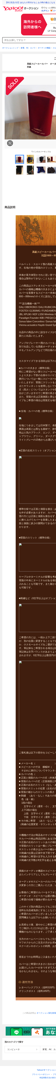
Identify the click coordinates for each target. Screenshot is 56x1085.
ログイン (45, 11)
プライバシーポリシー (41, 1074)
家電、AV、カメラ (28, 48)
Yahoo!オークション (46, 1070)
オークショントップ (10, 48)
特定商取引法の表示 (48, 1078)
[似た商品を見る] (10, 143)
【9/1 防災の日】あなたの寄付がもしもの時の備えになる (30, 2)
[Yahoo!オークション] (21, 7)
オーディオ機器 (44, 48)
